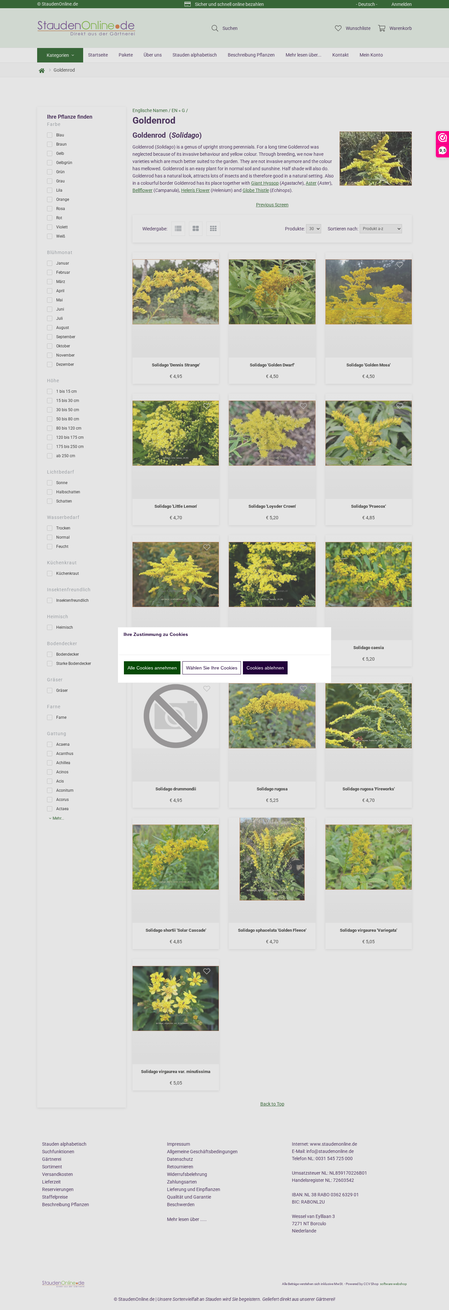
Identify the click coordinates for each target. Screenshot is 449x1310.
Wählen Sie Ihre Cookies (211, 667)
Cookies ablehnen (265, 667)
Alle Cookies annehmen (152, 667)
